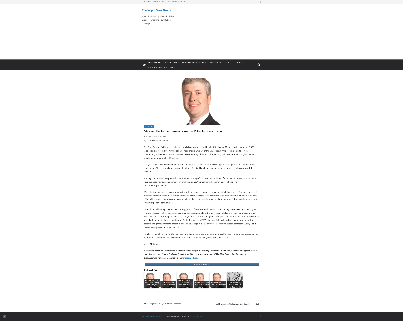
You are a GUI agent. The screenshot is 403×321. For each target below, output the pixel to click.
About (172, 67)
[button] (205, 62)
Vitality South (158, 317)
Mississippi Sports (172, 62)
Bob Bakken (163, 136)
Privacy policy (197, 317)
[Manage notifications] (4, 316)
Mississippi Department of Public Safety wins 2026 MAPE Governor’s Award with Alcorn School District (168, 3)
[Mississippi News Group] (144, 64)
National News (215, 62)
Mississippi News (154, 62)
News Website (147, 317)
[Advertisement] (201, 43)
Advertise (239, 62)
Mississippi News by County (193, 62)
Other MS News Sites (156, 67)
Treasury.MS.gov (190, 257)
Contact (228, 62)
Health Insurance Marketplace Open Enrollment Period (237, 304)
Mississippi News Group (156, 10)
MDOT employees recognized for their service (162, 304)
